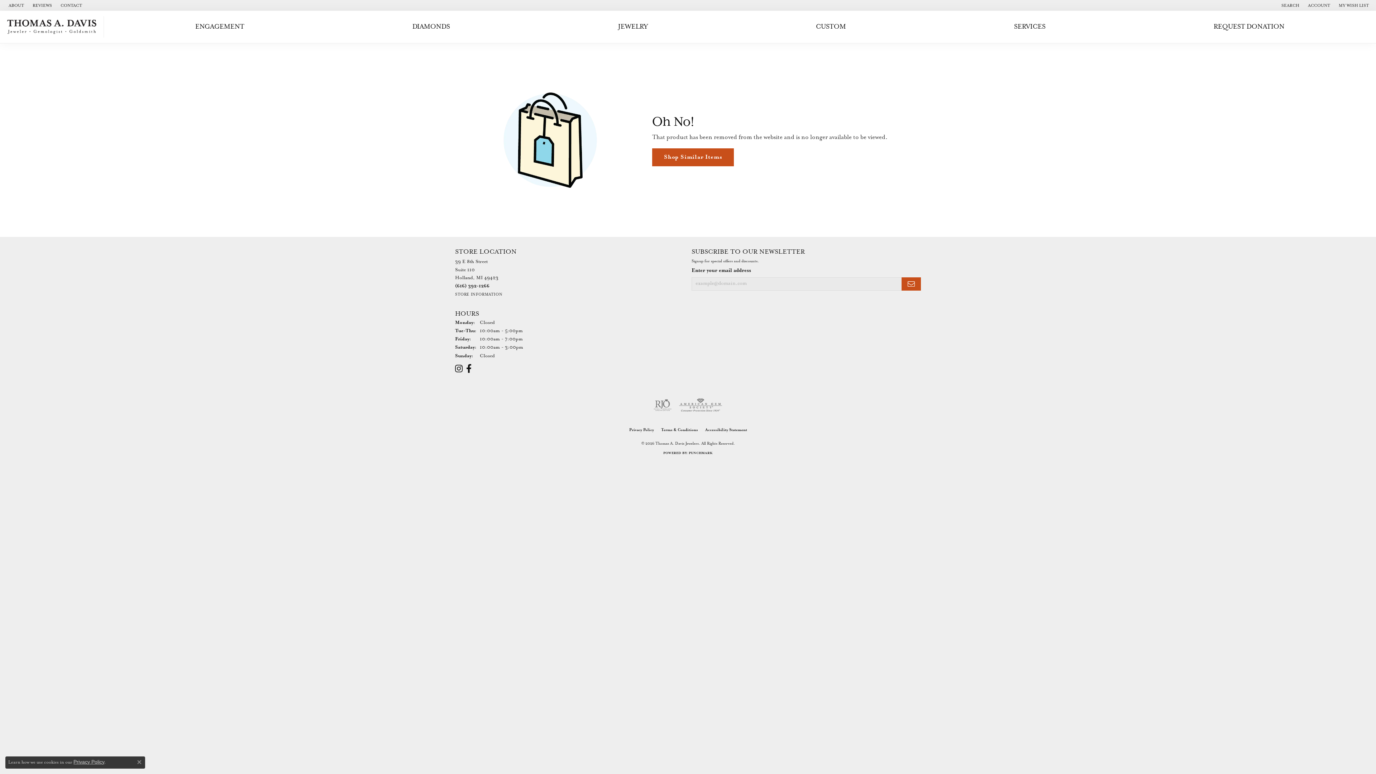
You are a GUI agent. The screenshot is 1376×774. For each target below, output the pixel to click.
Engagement (219, 26)
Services (1030, 26)
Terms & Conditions (679, 430)
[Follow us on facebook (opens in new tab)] (469, 368)
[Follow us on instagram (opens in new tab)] (459, 368)
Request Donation (1249, 26)
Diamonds (431, 26)
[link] (15, 5)
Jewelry (633, 26)
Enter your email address (721, 270)
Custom (831, 26)
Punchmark (701, 453)
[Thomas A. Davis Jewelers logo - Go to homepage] (54, 27)
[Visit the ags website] (701, 405)
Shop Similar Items (693, 157)
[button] (1289, 5)
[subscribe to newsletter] (911, 284)
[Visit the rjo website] (663, 405)
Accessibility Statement (726, 430)
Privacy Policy (641, 430)
